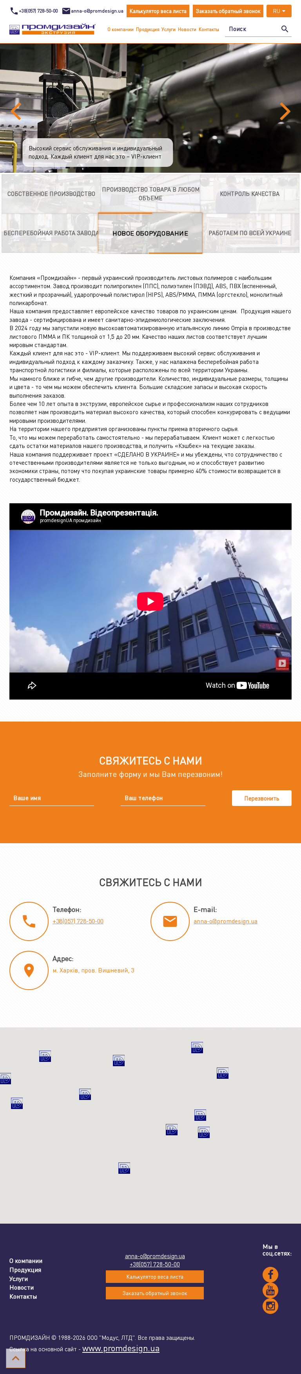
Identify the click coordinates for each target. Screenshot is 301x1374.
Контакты (209, 29)
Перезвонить (261, 798)
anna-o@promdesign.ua (225, 921)
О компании (120, 29)
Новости (187, 29)
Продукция (148, 29)
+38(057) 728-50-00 (78, 921)
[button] (223, 1076)
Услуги (168, 29)
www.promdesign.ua (121, 1348)
